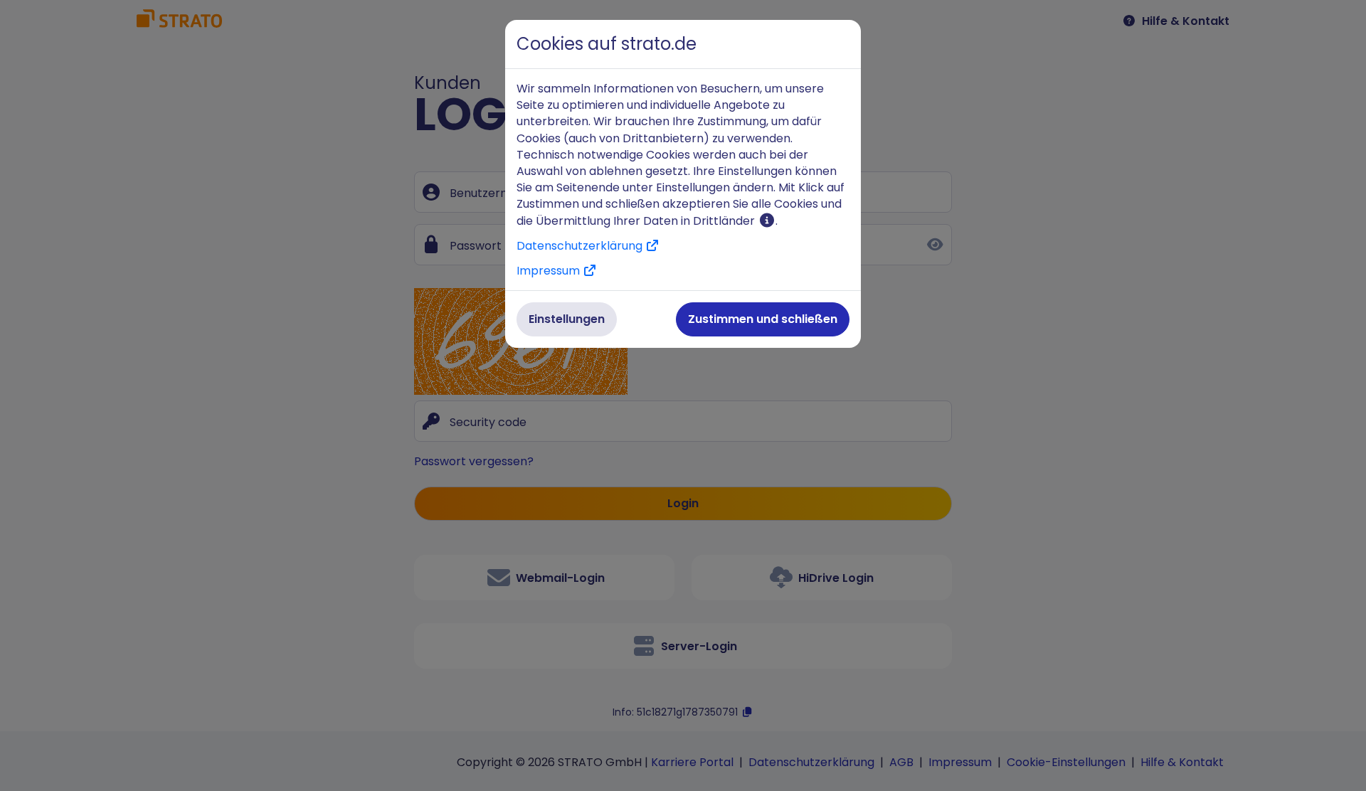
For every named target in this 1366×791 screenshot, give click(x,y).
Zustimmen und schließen (762, 319)
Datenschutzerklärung (581, 246)
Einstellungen (567, 319)
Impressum (550, 270)
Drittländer (725, 221)
